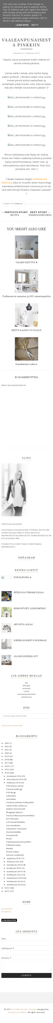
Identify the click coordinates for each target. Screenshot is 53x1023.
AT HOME (15, 1009)
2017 (7, 763)
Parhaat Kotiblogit (14, 789)
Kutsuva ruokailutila (15, 855)
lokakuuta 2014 (14, 782)
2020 (7, 753)
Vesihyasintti (12, 835)
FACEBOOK (6, 911)
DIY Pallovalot (12, 819)
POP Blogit (11, 792)
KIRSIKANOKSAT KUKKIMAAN (30, 640)
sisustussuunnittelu (26, 694)
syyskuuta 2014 (14, 858)
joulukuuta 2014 (14, 776)
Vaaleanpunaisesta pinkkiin (18, 842)
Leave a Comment (13, 203)
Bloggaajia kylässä (14, 812)
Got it (35, 25)
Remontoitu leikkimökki (30, 608)
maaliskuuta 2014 (15, 878)
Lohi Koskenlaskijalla (15, 822)
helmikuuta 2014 (14, 881)
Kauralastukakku (13, 832)
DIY (26, 683)
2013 (7, 888)
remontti (26, 688)
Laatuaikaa (11, 796)
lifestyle (26, 685)
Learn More (22, 25)
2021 (7, 750)
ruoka (26, 691)
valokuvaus (26, 697)
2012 (7, 891)
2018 (7, 759)
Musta (9, 838)
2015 (7, 769)
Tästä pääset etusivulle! (12, 725)
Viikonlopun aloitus (15, 786)
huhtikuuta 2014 (14, 875)
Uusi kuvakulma (13, 825)
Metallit (9, 848)
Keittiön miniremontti (15, 809)
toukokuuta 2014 (14, 871)
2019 (7, 756)
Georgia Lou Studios (17, 1012)
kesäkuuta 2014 (14, 868)
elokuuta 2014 (13, 861)
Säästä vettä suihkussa (16, 805)
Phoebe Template (28, 1009)
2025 (7, 743)
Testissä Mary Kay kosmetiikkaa (20, 815)
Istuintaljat (11, 799)
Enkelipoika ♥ (22, 577)
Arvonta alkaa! (23, 624)
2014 (7, 773)
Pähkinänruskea (13, 845)
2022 (7, 746)
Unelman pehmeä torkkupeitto (20, 802)
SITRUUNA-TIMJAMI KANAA (29, 592)
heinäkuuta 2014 (14, 865)
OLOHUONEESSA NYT (26, 656)
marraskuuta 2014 (15, 779)
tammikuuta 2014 (14, 885)
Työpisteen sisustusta (16, 829)
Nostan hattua (12, 852)
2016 (7, 766)
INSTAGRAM (6, 909)
